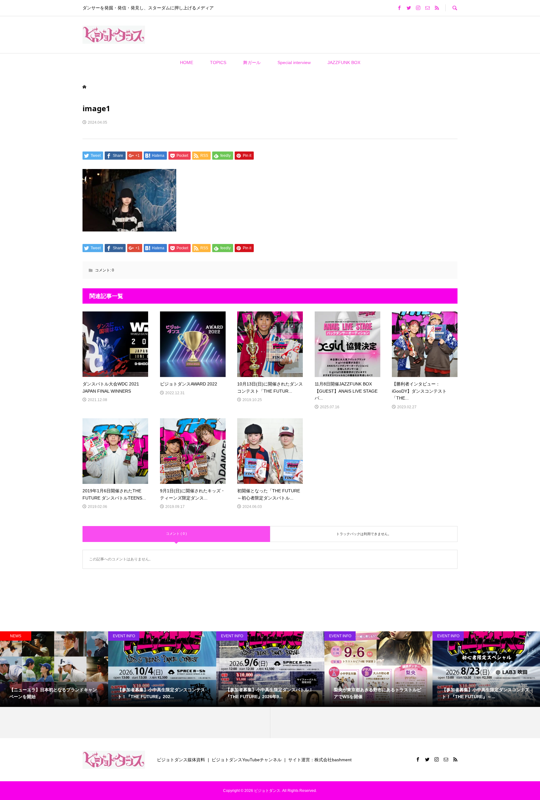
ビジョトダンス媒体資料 (181, 759)
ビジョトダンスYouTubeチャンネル (247, 759)
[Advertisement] (232, 34)
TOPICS (218, 62)
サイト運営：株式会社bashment (320, 759)
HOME (186, 62)
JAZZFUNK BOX (344, 62)
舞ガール (252, 62)
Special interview (294, 62)
